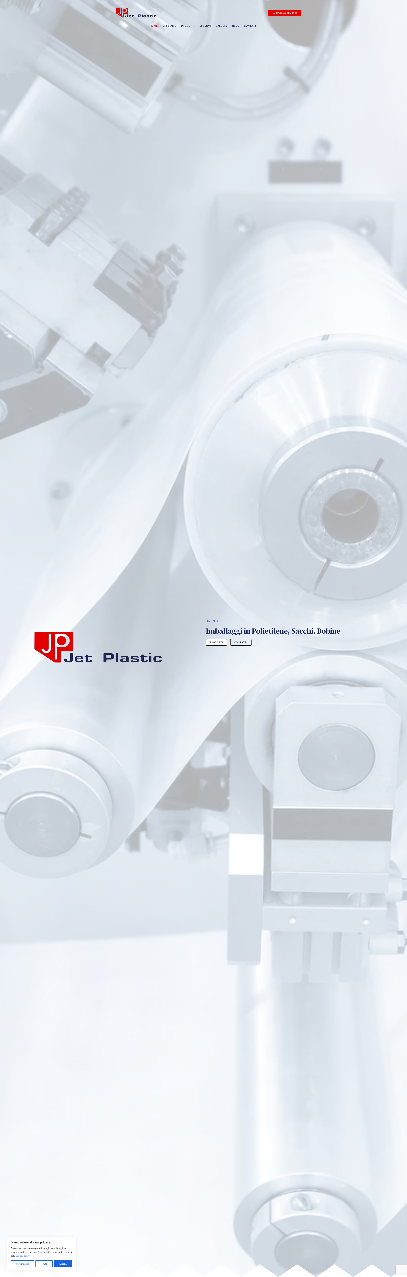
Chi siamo (169, 25)
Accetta (63, 1264)
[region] (41, 1254)
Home (154, 25)
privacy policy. (23, 1256)
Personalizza (22, 1264)
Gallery (222, 25)
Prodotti (188, 25)
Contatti (250, 25)
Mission (205, 25)
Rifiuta (44, 1264)
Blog (235, 25)
